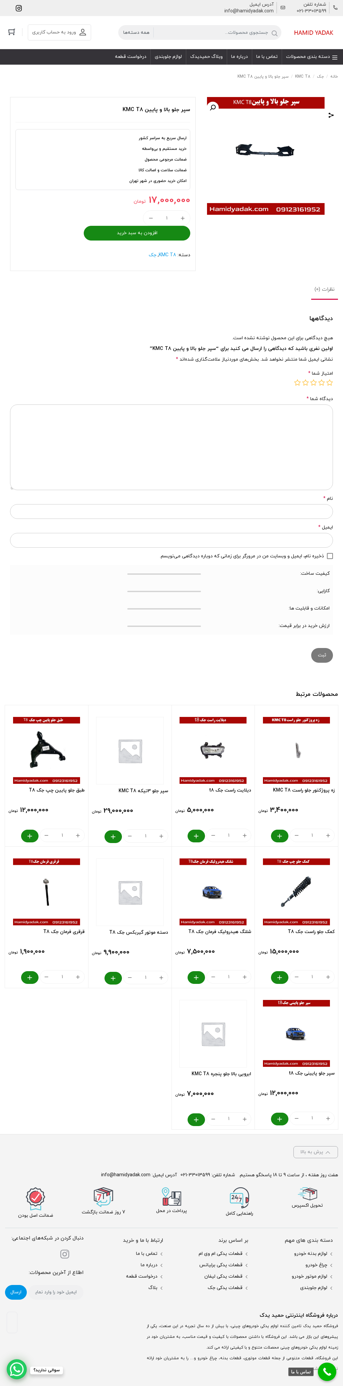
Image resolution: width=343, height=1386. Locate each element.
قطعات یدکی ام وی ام (221, 1254)
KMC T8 (303, 76)
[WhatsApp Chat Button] (17, 1369)
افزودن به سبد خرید (137, 233)
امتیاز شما (320, 373)
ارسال (15, 1292)
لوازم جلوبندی (313, 1288)
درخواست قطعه (141, 1276)
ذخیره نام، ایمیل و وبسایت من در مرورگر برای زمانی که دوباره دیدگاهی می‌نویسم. (242, 556)
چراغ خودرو (316, 1265)
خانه (334, 76)
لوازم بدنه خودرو (310, 1254)
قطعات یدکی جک (225, 1288)
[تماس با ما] (327, 1372)
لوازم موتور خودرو (309, 1276)
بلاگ (152, 1288)
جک (320, 76)
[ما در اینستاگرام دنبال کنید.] (18, 8)
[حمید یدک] (313, 32)
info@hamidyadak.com (249, 11)
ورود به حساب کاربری (54, 32)
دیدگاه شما (319, 399)
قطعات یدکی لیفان (223, 1276)
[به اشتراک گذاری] (331, 116)
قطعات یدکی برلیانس (221, 1265)
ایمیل (325, 527)
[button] (213, 108)
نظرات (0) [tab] (325, 289)
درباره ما (149, 1265)
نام (328, 498)
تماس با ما (146, 1254)
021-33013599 (311, 11)
